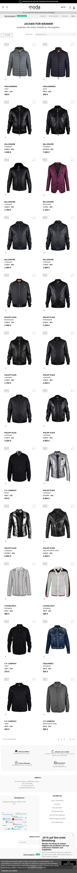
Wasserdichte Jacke (50, 723)
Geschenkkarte (57, 822)
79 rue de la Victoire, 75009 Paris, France (27, 781)
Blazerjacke (47, 204)
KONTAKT (57, 804)
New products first (55, 34)
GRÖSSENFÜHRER (57, 811)
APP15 (53, 12)
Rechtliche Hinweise (57, 815)
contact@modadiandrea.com (60, 766)
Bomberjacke (9, 320)
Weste (6, 493)
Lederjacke (8, 146)
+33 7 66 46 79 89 (59, 764)
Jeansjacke (47, 666)
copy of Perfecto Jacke (51, 550)
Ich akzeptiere (69, 863)
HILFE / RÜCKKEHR (57, 800)
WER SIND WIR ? (57, 808)
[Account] (70, 7)
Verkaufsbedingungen (57, 819)
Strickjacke (8, 608)
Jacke (6, 89)
